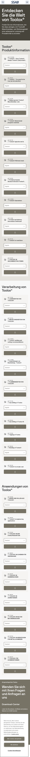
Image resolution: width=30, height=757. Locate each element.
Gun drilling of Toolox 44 (16, 422)
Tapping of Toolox (14, 434)
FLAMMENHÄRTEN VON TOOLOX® (15, 382)
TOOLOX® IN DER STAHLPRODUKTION (14, 534)
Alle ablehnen (14, 745)
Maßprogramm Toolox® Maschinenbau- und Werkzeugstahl (16, 101)
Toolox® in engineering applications (16, 520)
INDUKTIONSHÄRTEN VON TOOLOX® (16, 320)
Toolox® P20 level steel (16, 161)
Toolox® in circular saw (16, 467)
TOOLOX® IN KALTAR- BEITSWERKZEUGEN (15, 617)
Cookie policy (15, 734)
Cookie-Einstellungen (14, 750)
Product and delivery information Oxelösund (15, 220)
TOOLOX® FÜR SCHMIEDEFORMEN (13, 659)
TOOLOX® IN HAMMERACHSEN (13, 576)
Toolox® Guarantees (15, 200)
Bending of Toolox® (15, 447)
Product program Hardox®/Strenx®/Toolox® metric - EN (16, 180)
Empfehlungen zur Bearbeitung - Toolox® (14, 362)
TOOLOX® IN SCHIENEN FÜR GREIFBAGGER (17, 555)
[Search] (2, 2)
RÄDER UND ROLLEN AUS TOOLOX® (16, 499)
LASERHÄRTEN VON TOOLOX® (14, 299)
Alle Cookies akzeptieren (14, 739)
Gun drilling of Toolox (15, 402)
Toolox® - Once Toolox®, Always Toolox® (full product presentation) (16, 59)
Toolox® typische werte (16, 141)
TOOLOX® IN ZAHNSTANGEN (12, 597)
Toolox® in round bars (16, 240)
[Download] (15, 71)
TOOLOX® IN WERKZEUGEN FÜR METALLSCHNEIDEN (17, 638)
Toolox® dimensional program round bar (15, 121)
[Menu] (27, 2)
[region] (14, 735)
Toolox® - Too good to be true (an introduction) (16, 80)
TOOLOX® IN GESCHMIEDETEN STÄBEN (15, 260)
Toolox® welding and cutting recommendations (15, 341)
